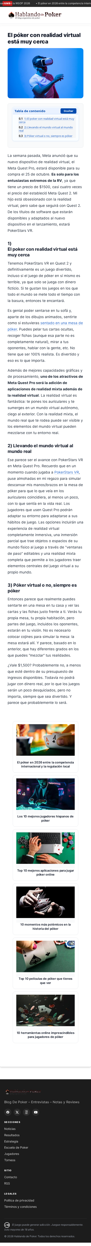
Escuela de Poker (16, 1147)
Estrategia (11, 1141)
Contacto (10, 1177)
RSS (7, 1183)
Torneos (9, 1160)
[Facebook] (7, 1112)
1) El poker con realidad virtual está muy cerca (46, 120)
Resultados (11, 1135)
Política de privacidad (19, 1200)
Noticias (9, 1129)
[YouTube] (35, 1112)
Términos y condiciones (20, 1206)
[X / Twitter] (17, 1112)
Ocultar (68, 111)
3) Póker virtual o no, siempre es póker (45, 136)
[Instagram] (26, 1112)
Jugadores (11, 1154)
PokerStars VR (66, 472)
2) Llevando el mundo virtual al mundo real (46, 128)
